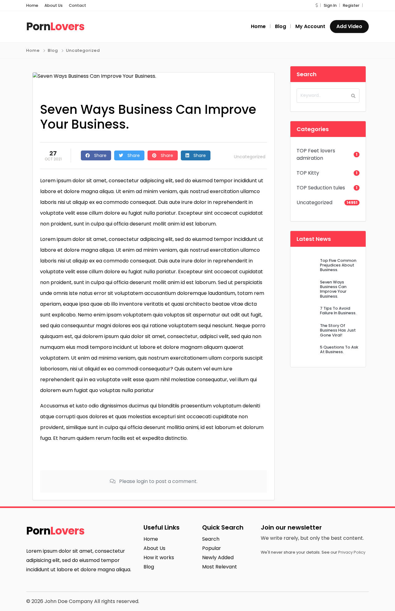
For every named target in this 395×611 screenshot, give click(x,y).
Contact (77, 5)
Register (351, 5)
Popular (211, 548)
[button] (317, 5)
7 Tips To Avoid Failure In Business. (338, 311)
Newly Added (218, 557)
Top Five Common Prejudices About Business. (338, 265)
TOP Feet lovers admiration (316, 154)
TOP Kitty (308, 172)
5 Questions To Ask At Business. (339, 349)
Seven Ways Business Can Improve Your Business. (333, 289)
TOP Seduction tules (321, 187)
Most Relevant (219, 566)
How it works (158, 557)
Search (210, 539)
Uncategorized (83, 50)
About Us (53, 5)
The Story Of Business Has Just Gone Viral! (338, 330)
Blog (53, 50)
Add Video (349, 26)
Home (32, 5)
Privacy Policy (351, 552)
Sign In (330, 5)
